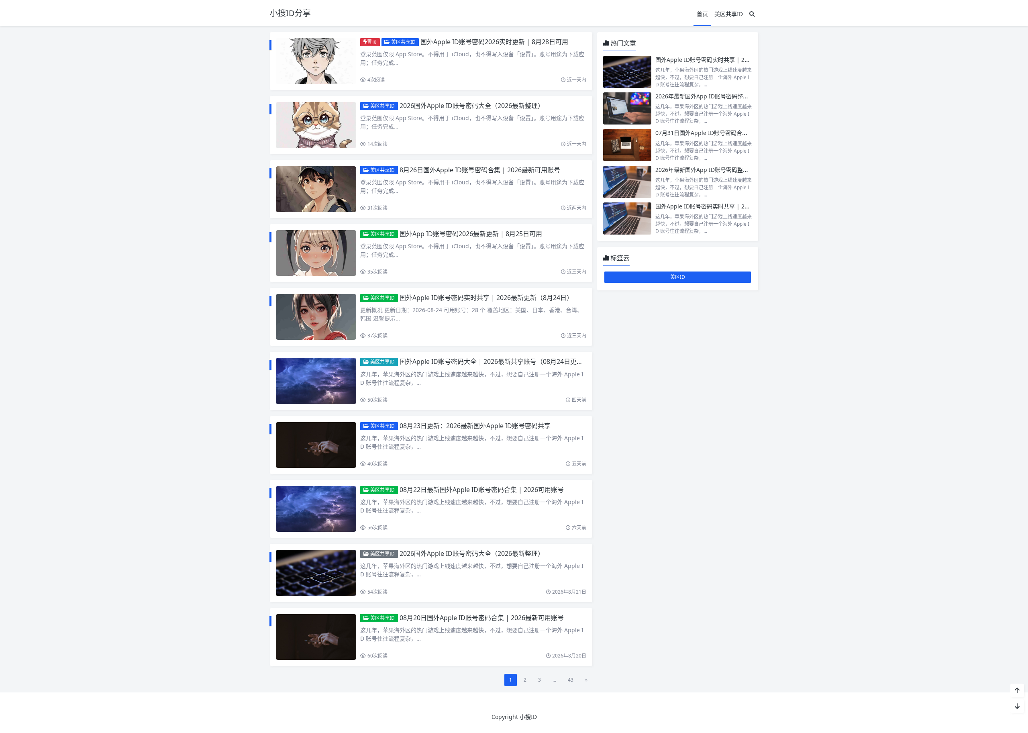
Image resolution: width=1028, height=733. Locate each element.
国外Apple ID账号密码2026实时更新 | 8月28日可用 (494, 41)
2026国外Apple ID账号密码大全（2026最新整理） (472, 105)
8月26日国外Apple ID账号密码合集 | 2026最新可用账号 (480, 169)
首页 (702, 14)
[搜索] (752, 14)
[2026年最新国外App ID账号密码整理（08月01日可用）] (627, 182)
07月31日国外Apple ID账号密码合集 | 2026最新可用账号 (728, 133)
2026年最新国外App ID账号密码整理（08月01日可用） (725, 170)
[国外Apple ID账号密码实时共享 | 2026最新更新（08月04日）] (627, 218)
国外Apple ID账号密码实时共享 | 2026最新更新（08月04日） (733, 206)
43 (570, 679)
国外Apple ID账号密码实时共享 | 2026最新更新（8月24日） (486, 297)
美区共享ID (728, 14)
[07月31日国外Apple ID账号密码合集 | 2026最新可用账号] (627, 145)
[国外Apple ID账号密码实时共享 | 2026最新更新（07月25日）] (627, 72)
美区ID (677, 277)
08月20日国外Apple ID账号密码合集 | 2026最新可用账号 (482, 617)
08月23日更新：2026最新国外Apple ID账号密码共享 (475, 425)
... (554, 679)
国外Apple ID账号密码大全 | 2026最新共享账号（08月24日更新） (494, 361)
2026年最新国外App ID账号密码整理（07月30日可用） (725, 96)
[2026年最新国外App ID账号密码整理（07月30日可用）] (627, 108)
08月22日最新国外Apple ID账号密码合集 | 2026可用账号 (482, 489)
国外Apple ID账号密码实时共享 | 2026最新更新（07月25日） (733, 59)
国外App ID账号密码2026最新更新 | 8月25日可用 (471, 233)
